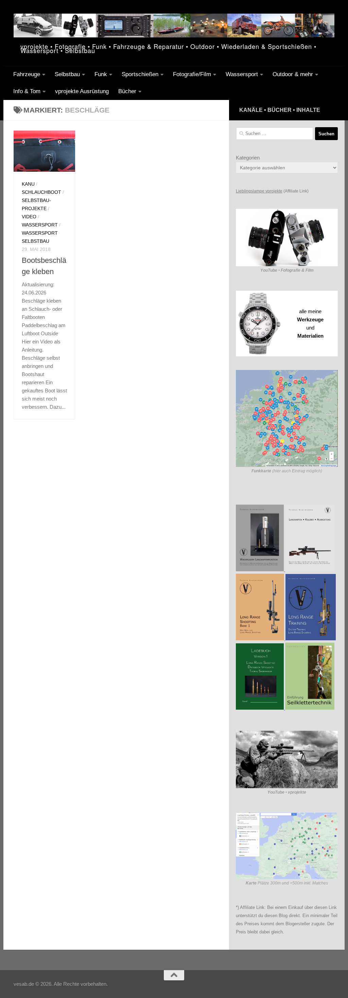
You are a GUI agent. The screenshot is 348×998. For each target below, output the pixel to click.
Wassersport (242, 74)
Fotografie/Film (192, 74)
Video (29, 216)
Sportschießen (140, 74)
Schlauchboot (41, 192)
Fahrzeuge (26, 74)
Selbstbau (67, 74)
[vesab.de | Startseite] (174, 25)
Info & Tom (26, 91)
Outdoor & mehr (293, 74)
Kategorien (248, 157)
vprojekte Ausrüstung (82, 91)
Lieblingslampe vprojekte (259, 191)
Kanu (28, 184)
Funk (100, 74)
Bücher (127, 91)
